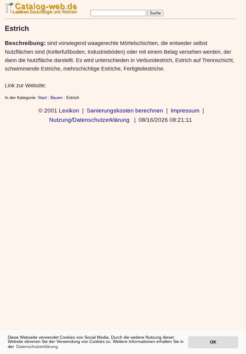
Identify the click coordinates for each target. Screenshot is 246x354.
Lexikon (69, 110)
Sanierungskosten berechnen (125, 110)
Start (42, 97)
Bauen (56, 97)
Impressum (185, 110)
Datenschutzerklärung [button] (37, 346)
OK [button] (213, 342)
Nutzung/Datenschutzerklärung (89, 119)
